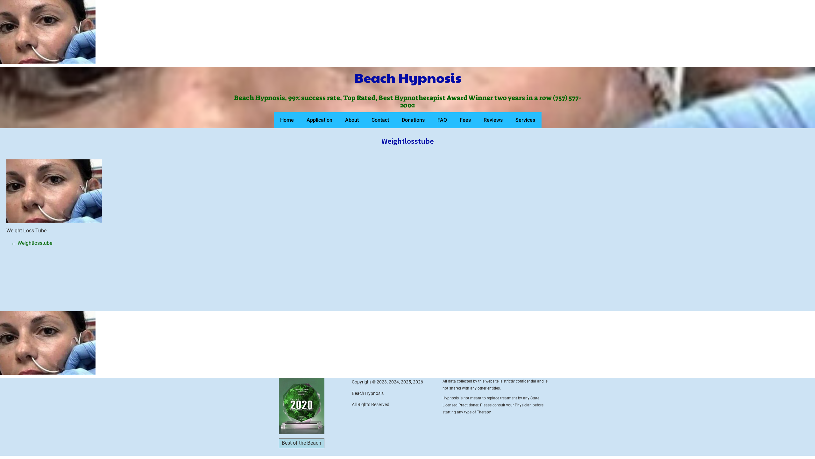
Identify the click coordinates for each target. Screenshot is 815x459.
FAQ (442, 120)
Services (525, 120)
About (352, 120)
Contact (380, 120)
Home (287, 120)
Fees (465, 120)
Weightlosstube (31, 243)
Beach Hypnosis (407, 77)
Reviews (493, 120)
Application (319, 120)
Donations (413, 120)
